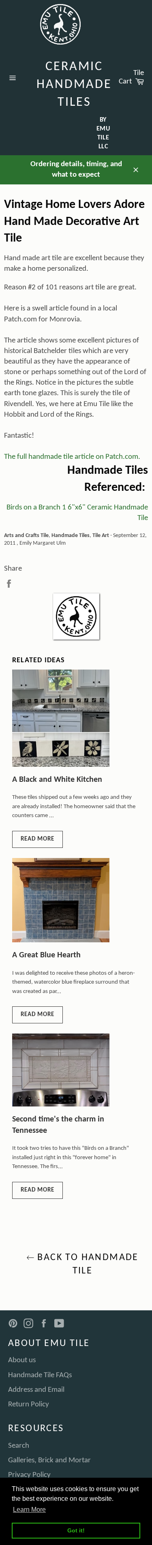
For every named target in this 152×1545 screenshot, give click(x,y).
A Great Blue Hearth (46, 955)
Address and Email (36, 1390)
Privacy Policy (29, 1475)
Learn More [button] (29, 1509)
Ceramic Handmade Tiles (74, 84)
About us (22, 1360)
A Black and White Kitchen (57, 780)
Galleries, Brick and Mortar (49, 1460)
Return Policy (28, 1404)
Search (18, 1446)
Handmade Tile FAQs (40, 1375)
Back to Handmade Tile (86, 1264)
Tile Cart (133, 77)
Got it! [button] (76, 1530)
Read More (37, 839)
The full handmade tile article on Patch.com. (72, 457)
